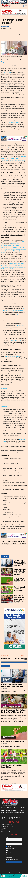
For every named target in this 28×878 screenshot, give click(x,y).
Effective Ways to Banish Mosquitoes (19, 579)
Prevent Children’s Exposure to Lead (5, 657)
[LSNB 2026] (14, 628)
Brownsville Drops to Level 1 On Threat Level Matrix (21, 658)
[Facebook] (2, 818)
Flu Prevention (13, 541)
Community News (11, 848)
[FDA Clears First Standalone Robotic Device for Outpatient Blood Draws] (7, 563)
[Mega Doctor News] (6, 6)
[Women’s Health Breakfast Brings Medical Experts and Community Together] (7, 599)
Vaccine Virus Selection (14, 122)
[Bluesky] (15, 818)
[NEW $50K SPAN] (14, 12)
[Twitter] (5, 818)
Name (7, 837)
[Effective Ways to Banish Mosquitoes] (7, 581)
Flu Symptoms (12, 543)
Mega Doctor (10, 855)
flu (6, 541)
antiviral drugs (17, 373)
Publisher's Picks (10, 857)
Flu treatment (22, 543)
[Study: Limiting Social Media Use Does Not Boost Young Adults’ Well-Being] (7, 572)
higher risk (6, 147)
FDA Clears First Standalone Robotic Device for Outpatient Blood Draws (20, 562)
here (18, 314)
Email (7, 841)
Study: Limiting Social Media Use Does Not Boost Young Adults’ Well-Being (20, 571)
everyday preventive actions (12, 356)
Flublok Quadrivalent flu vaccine (17, 247)
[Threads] (12, 818)
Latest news (5, 556)
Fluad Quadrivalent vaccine (17, 160)
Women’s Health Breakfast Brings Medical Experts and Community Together (20, 598)
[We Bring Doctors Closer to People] (9, 802)
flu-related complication (14, 340)
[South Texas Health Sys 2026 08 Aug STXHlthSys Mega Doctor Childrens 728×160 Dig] (14, 138)
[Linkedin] (7, 818)
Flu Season (22, 541)
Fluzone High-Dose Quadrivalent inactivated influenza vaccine (12, 245)
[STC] (14, 2)
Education (9, 850)
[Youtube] (19, 818)
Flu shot (4, 543)
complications (14, 57)
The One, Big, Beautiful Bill (12, 859)
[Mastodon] (17, 818)
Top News (9, 846)
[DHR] (14, 877)
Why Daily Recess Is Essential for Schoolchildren (19, 588)
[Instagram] (10, 818)
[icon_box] (7, 824)
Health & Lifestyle (5, 26)
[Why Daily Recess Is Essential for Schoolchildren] (7, 590)
